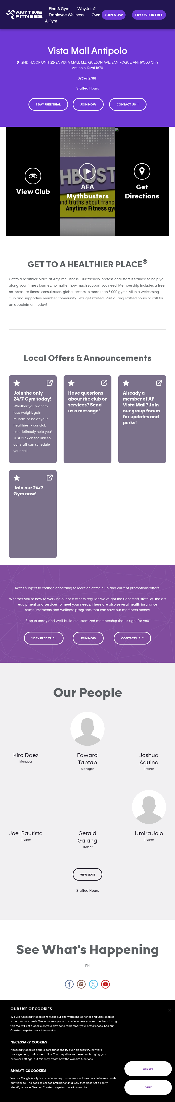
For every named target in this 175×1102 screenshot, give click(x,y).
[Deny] (169, 1010)
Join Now (113, 15)
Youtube (105, 984)
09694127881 (87, 78)
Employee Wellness (66, 15)
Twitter (93, 984)
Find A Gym (59, 9)
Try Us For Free (149, 15)
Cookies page (19, 1030)
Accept (148, 1068)
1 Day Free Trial (48, 104)
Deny (148, 1087)
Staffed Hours (87, 88)
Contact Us (126, 104)
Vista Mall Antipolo (87, 51)
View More (87, 874)
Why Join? (86, 9)
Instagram (81, 984)
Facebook (69, 984)
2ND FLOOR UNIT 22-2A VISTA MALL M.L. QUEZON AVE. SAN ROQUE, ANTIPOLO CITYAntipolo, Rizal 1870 (90, 65)
